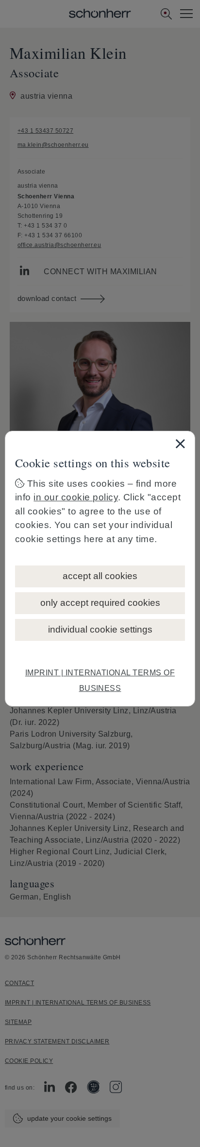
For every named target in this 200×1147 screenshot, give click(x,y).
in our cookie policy (75, 497)
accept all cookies (100, 576)
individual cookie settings (100, 629)
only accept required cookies (100, 603)
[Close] (180, 443)
